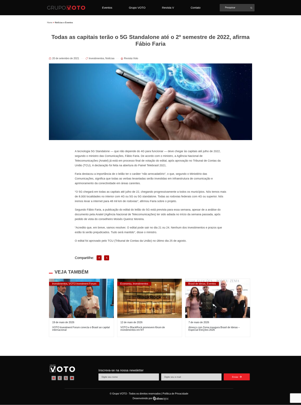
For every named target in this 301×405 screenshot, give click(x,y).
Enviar (235, 377)
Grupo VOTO (137, 7)
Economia (126, 283)
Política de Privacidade (175, 393)
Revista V (168, 7)
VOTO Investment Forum (82, 283)
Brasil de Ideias (197, 283)
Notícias (109, 58)
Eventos (107, 7)
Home (49, 22)
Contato (196, 7)
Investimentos (96, 58)
